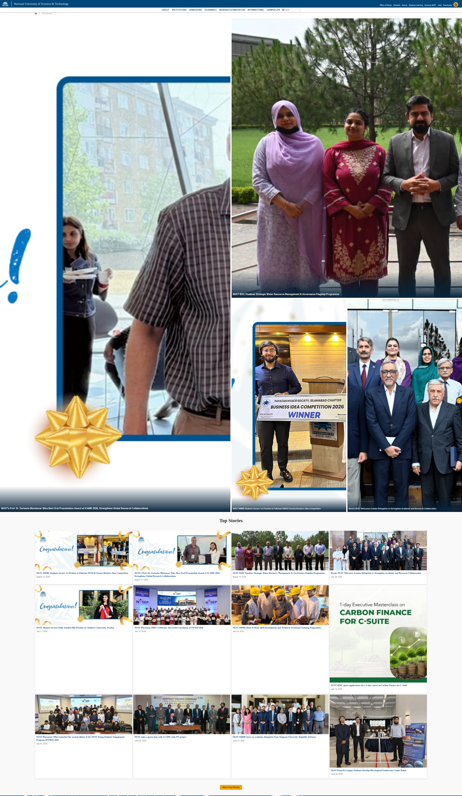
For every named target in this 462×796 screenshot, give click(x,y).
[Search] (456, 4)
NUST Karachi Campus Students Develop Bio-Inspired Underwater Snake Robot (368, 770)
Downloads (447, 5)
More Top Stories (231, 787)
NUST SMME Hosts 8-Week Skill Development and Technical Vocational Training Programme (277, 627)
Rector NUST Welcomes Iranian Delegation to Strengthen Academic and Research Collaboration (392, 508)
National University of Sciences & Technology (41, 3)
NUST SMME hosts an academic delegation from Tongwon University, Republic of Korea (274, 737)
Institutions (179, 10)
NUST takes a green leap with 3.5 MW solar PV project (160, 737)
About (165, 10)
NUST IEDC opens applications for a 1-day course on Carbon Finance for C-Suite (369, 685)
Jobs (440, 5)
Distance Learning (416, 5)
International (256, 10)
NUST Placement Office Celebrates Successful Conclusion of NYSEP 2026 (169, 627)
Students (396, 5)
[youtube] (459, 420)
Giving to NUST (430, 5)
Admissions (195, 10)
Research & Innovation (232, 10)
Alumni (404, 5)
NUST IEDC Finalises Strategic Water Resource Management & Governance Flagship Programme (286, 294)
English (286, 10)
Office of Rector (386, 5)
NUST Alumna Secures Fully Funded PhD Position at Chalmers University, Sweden (75, 627)
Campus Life (273, 10)
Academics (211, 10)
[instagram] (459, 427)
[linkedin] (459, 414)
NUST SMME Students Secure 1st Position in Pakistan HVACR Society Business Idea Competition (277, 508)
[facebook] (459, 407)
